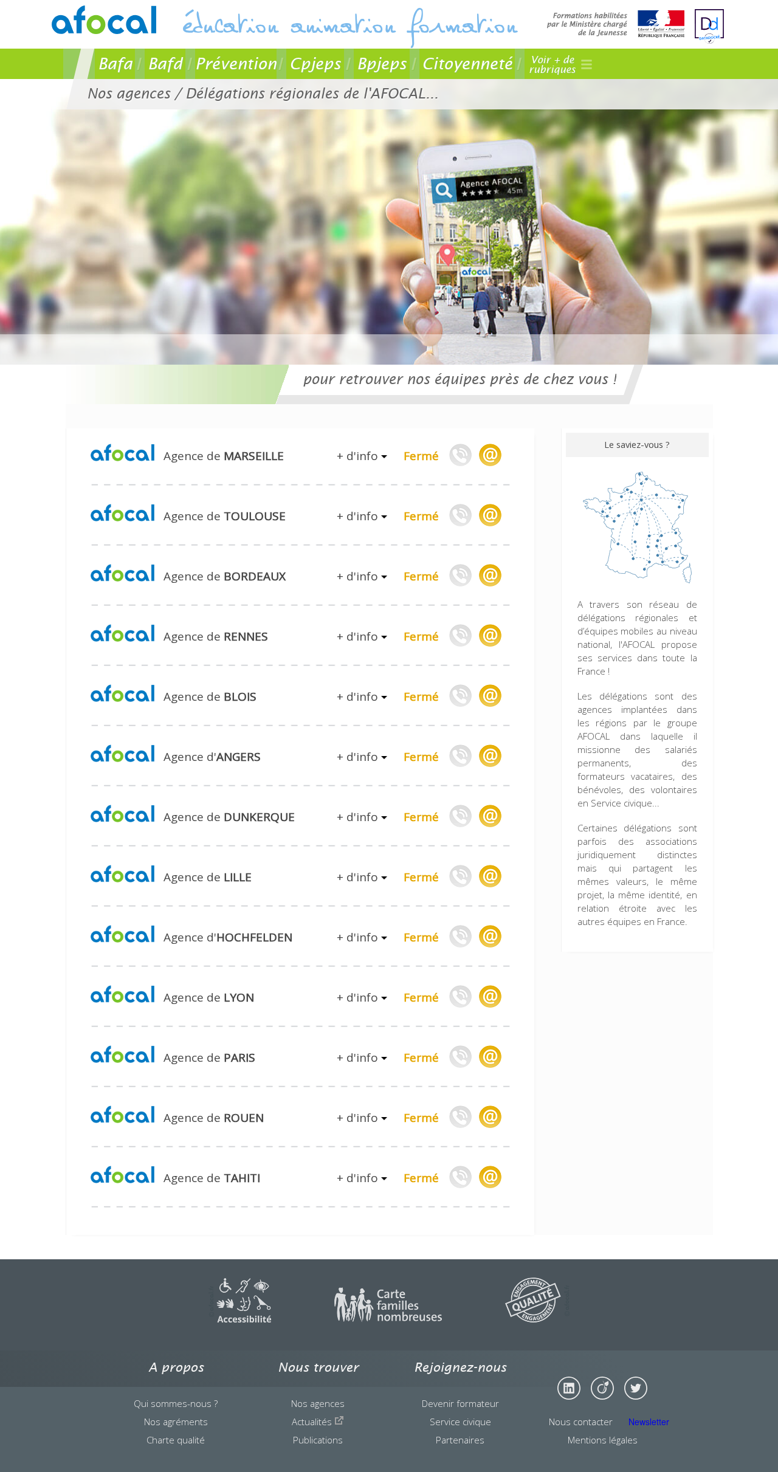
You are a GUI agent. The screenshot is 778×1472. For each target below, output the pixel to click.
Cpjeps (315, 63)
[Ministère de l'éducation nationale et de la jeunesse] (615, 25)
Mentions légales (603, 1440)
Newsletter (648, 1421)
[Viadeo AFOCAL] (602, 1388)
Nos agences (318, 1403)
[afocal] (104, 19)
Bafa (115, 63)
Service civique (460, 1421)
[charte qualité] (537, 1319)
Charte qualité (175, 1440)
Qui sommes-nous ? (176, 1403)
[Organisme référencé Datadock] (709, 26)
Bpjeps (382, 63)
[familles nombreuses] (388, 1319)
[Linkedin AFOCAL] (568, 1388)
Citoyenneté (467, 63)
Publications (318, 1440)
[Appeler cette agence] (460, 455)
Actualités (313, 1421)
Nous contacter (581, 1421)
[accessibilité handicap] (239, 1319)
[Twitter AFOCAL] (635, 1388)
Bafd (165, 63)
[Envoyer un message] (489, 455)
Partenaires (460, 1440)
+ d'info (359, 456)
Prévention (236, 63)
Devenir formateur (460, 1403)
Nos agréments (176, 1421)
